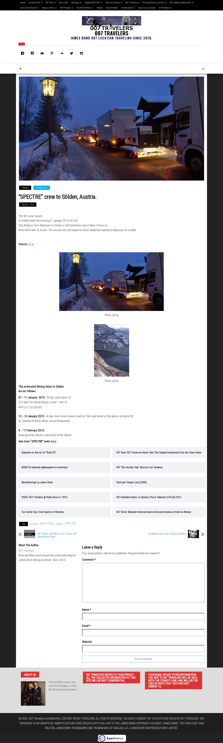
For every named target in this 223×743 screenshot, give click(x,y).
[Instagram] (33, 53)
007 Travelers (111, 33)
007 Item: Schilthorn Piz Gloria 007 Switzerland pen (57, 535)
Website (87, 641)
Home (22, 2)
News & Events (48, 8)
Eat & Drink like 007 (28, 8)
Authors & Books (112, 2)
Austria (34, 524)
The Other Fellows (84, 8)
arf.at (31, 244)
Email (86, 625)
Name (86, 609)
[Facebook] (23, 53)
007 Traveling (131, 2)
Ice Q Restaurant (32, 407)
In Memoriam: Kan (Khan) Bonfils (167, 533)
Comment (89, 559)
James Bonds (34, 2)
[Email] (43, 53)
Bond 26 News (112, 8)
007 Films (50, 2)
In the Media (164, 8)
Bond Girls (63, 2)
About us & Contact (146, 8)
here (53, 441)
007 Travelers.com (39, 718)
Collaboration (127, 8)
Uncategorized (41, 188)
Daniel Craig (46, 523)
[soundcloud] (62, 53)
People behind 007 (93, 2)
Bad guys (75, 2)
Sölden (59, 524)
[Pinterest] (53, 53)
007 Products (65, 8)
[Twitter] (72, 53)
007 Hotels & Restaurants (181, 2)
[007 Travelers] (20, 69)
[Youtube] (82, 53)
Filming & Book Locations (153, 2)
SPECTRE (70, 523)
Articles (99, 8)
